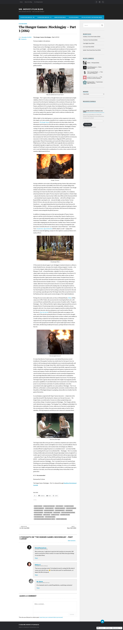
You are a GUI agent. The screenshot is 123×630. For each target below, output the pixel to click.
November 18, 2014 (26, 37)
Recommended (38, 514)
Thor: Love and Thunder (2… (95, 72)
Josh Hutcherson (71, 508)
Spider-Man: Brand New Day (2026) (92, 50)
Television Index (74, 17)
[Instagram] (99, 2)
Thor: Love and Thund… (93, 72)
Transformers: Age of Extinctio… (95, 82)
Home (21, 2)
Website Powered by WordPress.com (29, 627)
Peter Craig (57, 512)
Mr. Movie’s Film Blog (89, 101)
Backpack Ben (90, 82)
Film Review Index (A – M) (27, 17)
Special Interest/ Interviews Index (92, 17)
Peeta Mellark (48, 512)
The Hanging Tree (39, 516)
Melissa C (38, 565)
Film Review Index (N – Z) (44, 17)
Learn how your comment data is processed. (51, 617)
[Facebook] (96, 2)
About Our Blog (28, 2)
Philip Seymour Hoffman (68, 512)
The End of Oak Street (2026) (90, 40)
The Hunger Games (44, 122)
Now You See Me (44, 312)
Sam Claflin (47, 514)
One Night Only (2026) (88, 43)
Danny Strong (38, 506)
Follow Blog (88, 124)
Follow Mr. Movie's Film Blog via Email (93, 111)
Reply (36, 558)
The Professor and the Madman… (94, 77)
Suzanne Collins (65, 514)
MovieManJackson (40, 548)
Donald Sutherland (49, 506)
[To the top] (102, 621)
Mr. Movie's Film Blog (31, 9)
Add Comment (71, 540)
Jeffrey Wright (49, 508)
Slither (69, 298)
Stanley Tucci (55, 514)
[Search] (103, 2)
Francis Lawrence (39, 508)
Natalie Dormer (38, 512)
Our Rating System (38, 2)
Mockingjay (69, 510)
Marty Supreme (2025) (94, 67)
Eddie (88, 62)
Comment (72, 614)
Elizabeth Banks (69, 506)
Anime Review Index (60, 17)
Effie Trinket (59, 506)
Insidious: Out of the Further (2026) (91, 36)
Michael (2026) (95, 62)
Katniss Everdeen (49, 510)
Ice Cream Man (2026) (88, 46)
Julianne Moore (38, 510)
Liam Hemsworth (59, 510)
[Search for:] (93, 25)
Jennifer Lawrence (60, 508)
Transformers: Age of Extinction (44, 228)
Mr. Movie (40, 581)
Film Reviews (23, 23)
